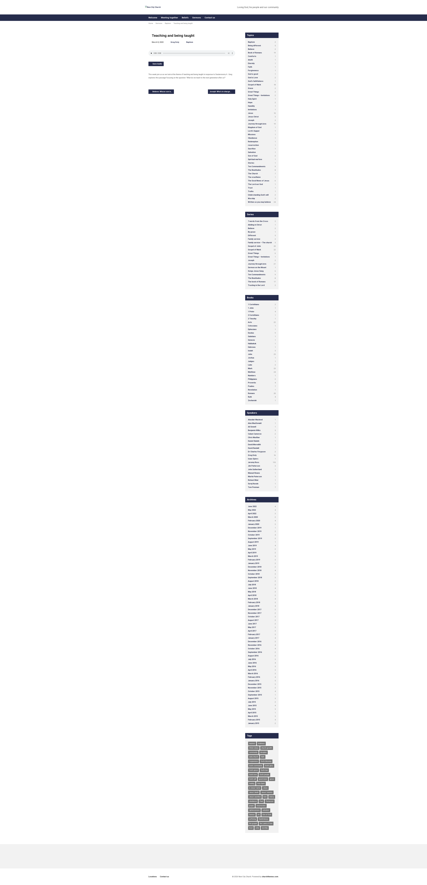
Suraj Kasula (253, 484)
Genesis (251, 340)
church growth (266, 748)
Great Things (253, 92)
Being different (254, 46)
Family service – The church (260, 243)
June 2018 (252, 588)
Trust (250, 188)
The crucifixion (254, 177)
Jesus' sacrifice (255, 797)
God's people (264, 775)
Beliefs (185, 18)
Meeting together (169, 18)
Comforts (252, 56)
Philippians (252, 379)
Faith (250, 67)
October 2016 (253, 649)
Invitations (252, 110)
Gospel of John (254, 246)
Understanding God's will (258, 195)
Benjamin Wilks (254, 430)
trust (251, 828)
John (250, 354)
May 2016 (252, 666)
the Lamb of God (266, 823)
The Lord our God (255, 184)
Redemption (253, 142)
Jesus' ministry (266, 792)
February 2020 (254, 521)
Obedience (252, 138)
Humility (251, 106)
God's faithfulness (255, 81)
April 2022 (252, 513)
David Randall (253, 448)
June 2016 (252, 663)
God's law (264, 770)
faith (262, 757)
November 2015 (254, 688)
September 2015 (255, 695)
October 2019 (253, 535)
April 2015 (252, 713)
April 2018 (252, 595)
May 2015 (252, 709)
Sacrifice (252, 149)
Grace (250, 88)
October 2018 (253, 574)
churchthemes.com (270, 877)
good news (263, 779)
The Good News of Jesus (258, 181)
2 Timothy (252, 319)
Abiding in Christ (255, 225)
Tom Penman (253, 487)
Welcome (152, 18)
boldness (261, 743)
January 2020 (253, 524)
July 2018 (252, 585)
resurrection (253, 145)
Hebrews (252, 347)
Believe (251, 49)
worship (265, 828)
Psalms (251, 386)
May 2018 (252, 592)
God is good (253, 74)
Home (150, 23)
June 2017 (252, 624)
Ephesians (252, 329)
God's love (253, 775)
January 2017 (253, 638)
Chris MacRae (254, 437)
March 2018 (253, 599)
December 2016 (254, 641)
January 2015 (253, 723)
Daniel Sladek (253, 441)
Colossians (252, 326)
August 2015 (253, 698)
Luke (250, 365)
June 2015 (252, 705)
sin (259, 815)
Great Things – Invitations (259, 95)
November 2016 (254, 645)
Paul (261, 801)
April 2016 (252, 670)
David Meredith (254, 444)
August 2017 (253, 620)
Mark (250, 368)
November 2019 (254, 531)
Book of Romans (255, 53)
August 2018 (253, 581)
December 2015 (254, 684)
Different (252, 235)
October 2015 (253, 691)
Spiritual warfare (255, 159)
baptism (252, 743)
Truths (251, 191)
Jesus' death (254, 792)
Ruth (250, 397)
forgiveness (253, 761)
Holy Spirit (252, 99)
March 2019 (253, 556)
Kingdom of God (254, 127)
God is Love (253, 78)
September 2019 (255, 538)
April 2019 (252, 553)
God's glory (269, 766)
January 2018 (253, 606)
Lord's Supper (254, 131)
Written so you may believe (259, 202)
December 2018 (254, 567)
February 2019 (254, 560)
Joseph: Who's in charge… (221, 92)
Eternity (251, 63)
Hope (250, 102)
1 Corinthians (253, 304)
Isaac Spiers (253, 459)
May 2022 (252, 510)
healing (251, 783)
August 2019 (253, 542)
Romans (251, 393)
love (265, 797)
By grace (251, 232)
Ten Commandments (256, 166)
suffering (252, 819)
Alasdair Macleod (255, 420)
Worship (251, 198)
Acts (250, 322)
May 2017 (252, 627)
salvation (266, 810)
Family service (254, 239)
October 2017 (253, 617)
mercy (271, 797)
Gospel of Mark (254, 85)
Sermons (196, 18)
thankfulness (263, 819)
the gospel (253, 823)
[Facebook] (278, 17)
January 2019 (253, 563)
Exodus (251, 333)
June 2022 (252, 506)
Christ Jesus (253, 748)
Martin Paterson (255, 476)
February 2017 (254, 634)
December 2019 (254, 528)
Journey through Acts (257, 124)
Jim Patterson (254, 466)
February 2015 (254, 720)
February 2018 (254, 602)
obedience (253, 801)
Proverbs (252, 383)
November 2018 (254, 570)
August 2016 (253, 656)
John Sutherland (255, 469)
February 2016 (254, 677)
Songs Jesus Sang (256, 271)
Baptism (168, 23)
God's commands (255, 766)
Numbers (252, 376)
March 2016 (253, 673)
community (253, 752)
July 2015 (252, 702)
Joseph (251, 120)
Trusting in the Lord (256, 285)
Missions (252, 134)
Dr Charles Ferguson (257, 452)
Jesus (250, 113)
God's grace (253, 770)
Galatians (252, 336)
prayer (251, 806)
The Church (253, 174)
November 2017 (254, 613)
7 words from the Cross (258, 221)
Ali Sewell (252, 427)
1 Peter (251, 312)
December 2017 (254, 609)
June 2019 (252, 545)
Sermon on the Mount (257, 267)
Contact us (210, 18)
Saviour (252, 815)
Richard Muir (253, 480)
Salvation (252, 152)
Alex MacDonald (254, 423)
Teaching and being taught (183, 23)
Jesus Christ (253, 117)
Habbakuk (252, 344)
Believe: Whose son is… (162, 92)
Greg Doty (175, 42)
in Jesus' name (254, 788)
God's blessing (266, 761)
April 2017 (252, 631)
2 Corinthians (253, 315)
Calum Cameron (254, 434)
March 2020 (253, 517)
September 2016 (255, 652)
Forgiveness (253, 70)
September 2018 (255, 577)
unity (257, 828)
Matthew (251, 372)
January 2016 (253, 681)
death (250, 60)
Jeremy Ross (253, 462)
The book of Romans (257, 282)
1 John (251, 308)
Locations (152, 877)
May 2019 (252, 549)
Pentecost (269, 801)
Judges (251, 361)
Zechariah (252, 400)
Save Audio (157, 64)
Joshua (251, 358)
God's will (252, 779)
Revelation (252, 390)
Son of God (252, 156)
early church (253, 757)
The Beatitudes (254, 170)
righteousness (254, 810)
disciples (263, 752)
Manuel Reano (254, 473)
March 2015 (253, 716)
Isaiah (250, 351)
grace (272, 779)
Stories (251, 163)
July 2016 (252, 659)
